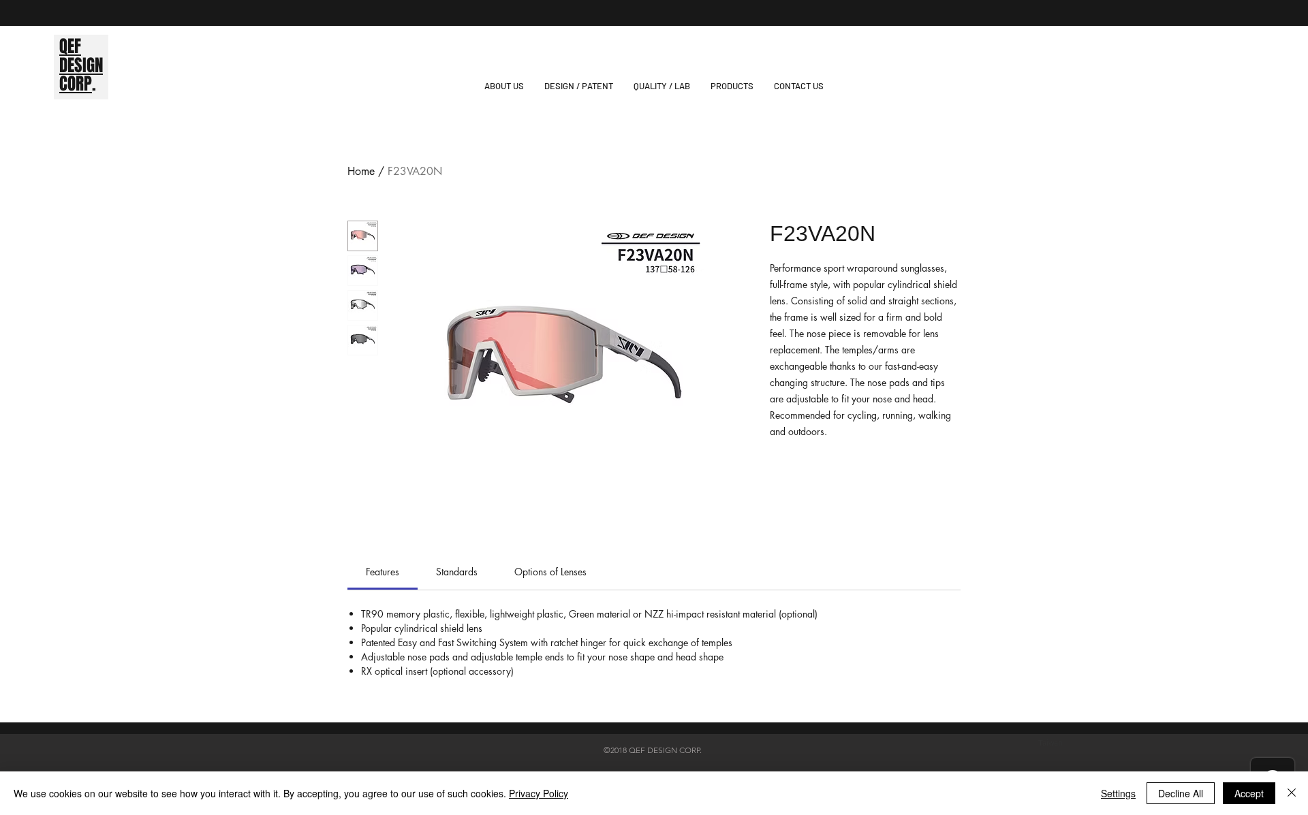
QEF (70, 46)
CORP (75, 83)
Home (361, 171)
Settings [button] (1118, 793)
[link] (382, 571)
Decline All (1180, 793)
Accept (1249, 793)
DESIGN (81, 65)
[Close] (1291, 793)
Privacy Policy (538, 793)
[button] (732, 86)
